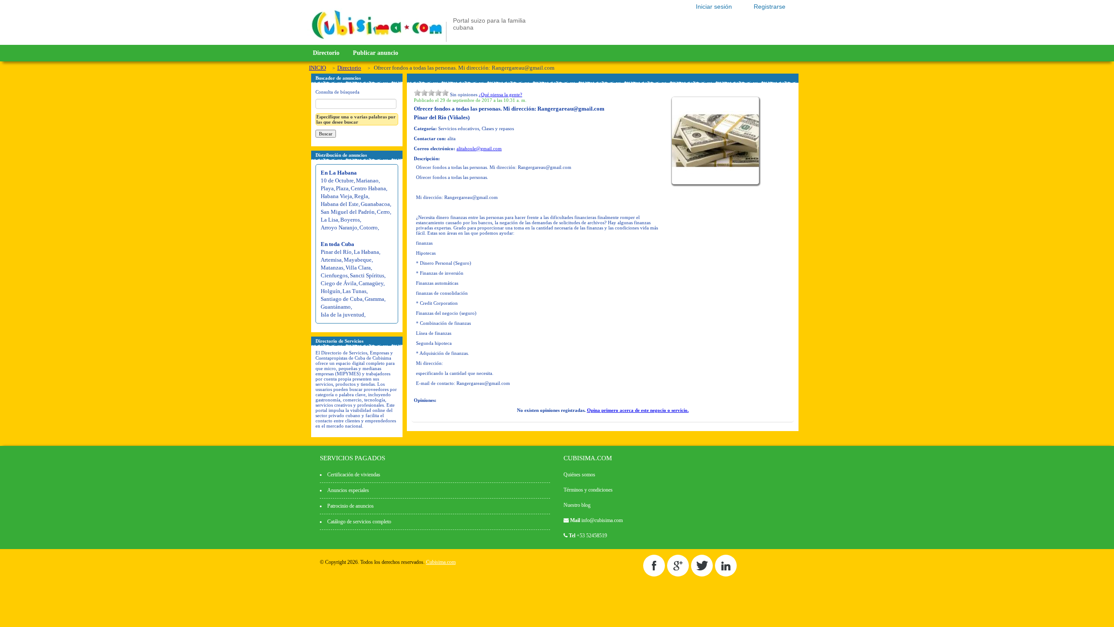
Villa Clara (358, 267)
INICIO (317, 67)
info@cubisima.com (602, 520)
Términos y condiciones (588, 490)
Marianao (367, 180)
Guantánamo (336, 306)
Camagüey (371, 283)
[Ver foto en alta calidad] (716, 182)
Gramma (374, 299)
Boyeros (350, 219)
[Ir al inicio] (376, 40)
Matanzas (332, 267)
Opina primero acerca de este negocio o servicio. (638, 410)
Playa (327, 188)
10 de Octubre (337, 180)
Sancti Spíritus (367, 275)
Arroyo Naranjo (339, 227)
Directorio (326, 53)
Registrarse (769, 6)
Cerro (383, 212)
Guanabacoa (375, 204)
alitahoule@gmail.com (479, 148)
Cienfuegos (334, 275)
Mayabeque (358, 259)
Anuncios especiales (348, 490)
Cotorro (368, 227)
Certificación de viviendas (353, 475)
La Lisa (329, 219)
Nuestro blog (577, 505)
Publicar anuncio (375, 53)
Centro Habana (368, 188)
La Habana (366, 252)
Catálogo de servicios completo (359, 522)
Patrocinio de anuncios (350, 506)
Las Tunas (354, 291)
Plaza (342, 188)
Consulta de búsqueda (337, 91)
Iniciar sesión (714, 6)
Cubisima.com (441, 562)
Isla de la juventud (342, 314)
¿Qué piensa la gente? (500, 94)
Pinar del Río (336, 252)
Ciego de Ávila (338, 283)
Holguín (330, 291)
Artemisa (331, 259)
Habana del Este (340, 204)
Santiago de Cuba (341, 299)
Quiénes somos (579, 475)
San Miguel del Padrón (348, 212)
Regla (361, 196)
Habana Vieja (336, 196)
